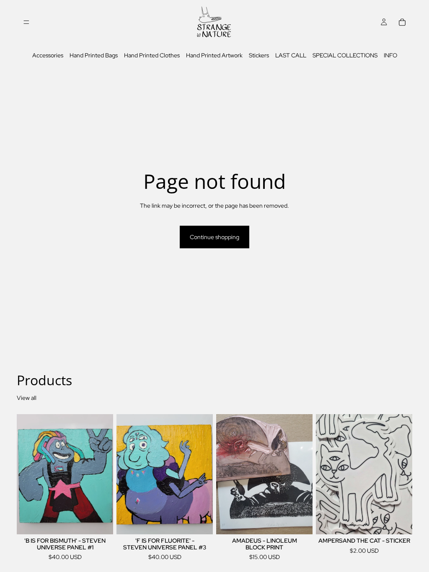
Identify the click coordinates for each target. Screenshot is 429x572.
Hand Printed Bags (94, 55)
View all (26, 398)
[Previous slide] (225, 474)
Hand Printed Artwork (214, 55)
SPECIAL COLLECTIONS (345, 55)
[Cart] (402, 22)
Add (107, 521)
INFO (390, 55)
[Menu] (26, 22)
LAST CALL (290, 55)
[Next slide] (303, 474)
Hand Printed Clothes (152, 55)
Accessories (47, 55)
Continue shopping (214, 237)
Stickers (259, 55)
